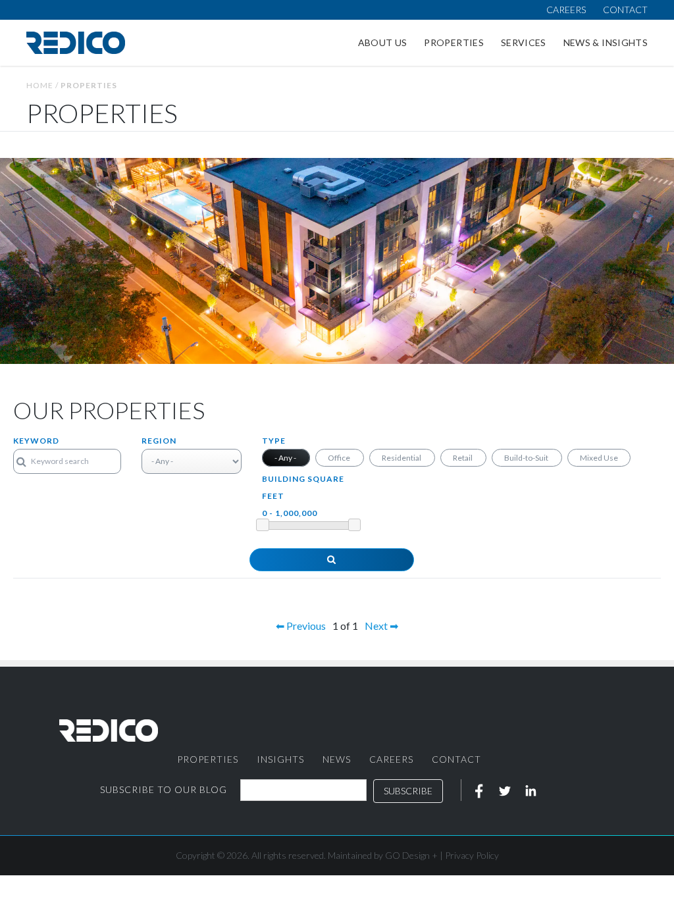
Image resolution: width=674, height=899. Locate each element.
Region (159, 441)
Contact (625, 9)
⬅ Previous (301, 625)
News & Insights (605, 42)
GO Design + (411, 855)
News (337, 759)
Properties (454, 42)
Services (523, 42)
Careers (566, 9)
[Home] (75, 43)
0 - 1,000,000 (289, 513)
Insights (280, 759)
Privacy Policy (472, 855)
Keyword (36, 441)
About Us (382, 42)
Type (274, 441)
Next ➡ (381, 625)
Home (39, 85)
